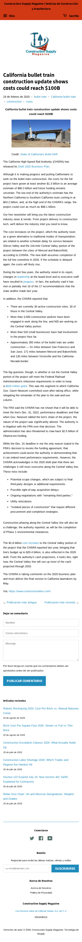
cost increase (30, 542)
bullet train (40, 96)
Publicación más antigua (22, 602)
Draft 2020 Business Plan (33, 166)
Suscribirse (65, 868)
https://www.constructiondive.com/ (30, 591)
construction (14, 101)
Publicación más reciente (60, 602)
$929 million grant (16, 386)
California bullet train (63, 96)
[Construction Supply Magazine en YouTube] (50, 839)
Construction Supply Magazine (47, 930)
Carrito (74, 16)
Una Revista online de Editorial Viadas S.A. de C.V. (41, 911)
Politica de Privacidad (41, 892)
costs (29, 101)
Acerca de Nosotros (41, 888)
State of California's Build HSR (39, 154)
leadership (23, 276)
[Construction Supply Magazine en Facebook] (40, 839)
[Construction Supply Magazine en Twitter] (32, 839)
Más (11, 16)
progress (28, 281)
